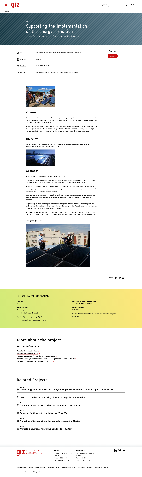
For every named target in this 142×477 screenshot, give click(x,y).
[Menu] (6, 5)
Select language (134, 5)
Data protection (40, 467)
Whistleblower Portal (68, 467)
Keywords (104, 5)
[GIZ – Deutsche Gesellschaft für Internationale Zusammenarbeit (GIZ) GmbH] (15, 5)
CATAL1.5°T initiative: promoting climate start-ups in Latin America (52, 397)
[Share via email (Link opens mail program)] (123, 278)
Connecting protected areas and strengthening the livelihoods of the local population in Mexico (66, 389)
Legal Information (53, 467)
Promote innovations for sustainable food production (46, 428)
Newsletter (81, 467)
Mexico (38, 59)
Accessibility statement (102, 467)
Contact (89, 467)
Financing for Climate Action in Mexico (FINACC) (43, 413)
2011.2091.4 (76, 310)
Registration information (25, 467)
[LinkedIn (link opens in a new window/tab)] (115, 451)
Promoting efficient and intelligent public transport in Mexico (50, 421)
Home (7, 11)
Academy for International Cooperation (29, 472)
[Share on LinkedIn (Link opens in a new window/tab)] (116, 278)
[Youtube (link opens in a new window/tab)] (124, 451)
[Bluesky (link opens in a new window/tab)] (119, 451)
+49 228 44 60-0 (63, 458)
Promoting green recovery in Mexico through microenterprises (50, 405)
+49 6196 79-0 (85, 458)
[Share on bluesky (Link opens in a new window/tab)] (119, 278)
